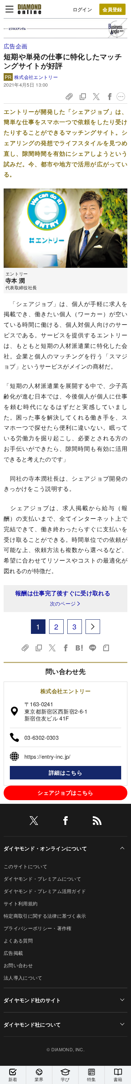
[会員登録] (112, 9)
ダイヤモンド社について (32, 1024)
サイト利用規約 (20, 903)
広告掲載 (13, 952)
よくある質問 (18, 940)
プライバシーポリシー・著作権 (37, 928)
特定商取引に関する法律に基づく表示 (45, 915)
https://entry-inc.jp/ (47, 756)
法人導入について (23, 977)
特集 (91, 1079)
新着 (12, 1079)
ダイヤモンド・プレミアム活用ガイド (45, 891)
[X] (34, 821)
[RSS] (97, 821)
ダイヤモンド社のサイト (32, 1000)
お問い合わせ (18, 965)
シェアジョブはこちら (65, 793)
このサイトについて (25, 866)
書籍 (118, 1079)
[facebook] (65, 821)
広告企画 (15, 46)
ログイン (82, 9)
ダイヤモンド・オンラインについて (45, 848)
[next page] (93, 626)
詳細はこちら (65, 773)
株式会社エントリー (36, 77)
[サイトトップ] (29, 9)
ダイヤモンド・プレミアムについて (42, 878)
